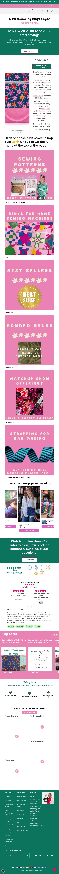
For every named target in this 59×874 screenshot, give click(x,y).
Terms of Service (8, 834)
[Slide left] (25, 676)
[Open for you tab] (54, 869)
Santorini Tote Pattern (41, 66)
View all (55, 635)
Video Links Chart (9, 806)
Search (7, 797)
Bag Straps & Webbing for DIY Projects (18, 477)
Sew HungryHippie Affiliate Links (9, 813)
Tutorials (20, 815)
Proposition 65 (22, 830)
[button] (6, 11)
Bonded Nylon (9, 367)
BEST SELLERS (9, 312)
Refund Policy (9, 825)
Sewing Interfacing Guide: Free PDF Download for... (40, 641)
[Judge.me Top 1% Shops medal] (36, 572)
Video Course (38, 96)
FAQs (6, 845)
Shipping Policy (8, 820)
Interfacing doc (42, 116)
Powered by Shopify (36, 870)
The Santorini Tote (41, 80)
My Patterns (21, 801)
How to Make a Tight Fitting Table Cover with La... (14, 641)
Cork (48, 109)
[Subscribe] (27, 855)
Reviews (20, 819)
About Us (8, 801)
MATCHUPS (8, 422)
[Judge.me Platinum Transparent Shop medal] (42, 567)
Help (18, 822)
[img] (29, 584)
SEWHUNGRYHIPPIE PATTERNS (15, 202)
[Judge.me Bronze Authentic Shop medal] (48, 567)
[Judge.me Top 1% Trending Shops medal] (42, 572)
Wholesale (21, 827)
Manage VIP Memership (9, 840)
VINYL (6, 257)
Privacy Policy (10, 829)
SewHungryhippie (26, 870)
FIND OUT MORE (29, 51)
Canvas (42, 111)
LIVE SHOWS (29, 560)
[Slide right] (33, 676)
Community (21, 797)
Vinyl (43, 109)
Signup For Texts (21, 806)
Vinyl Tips (20, 811)
